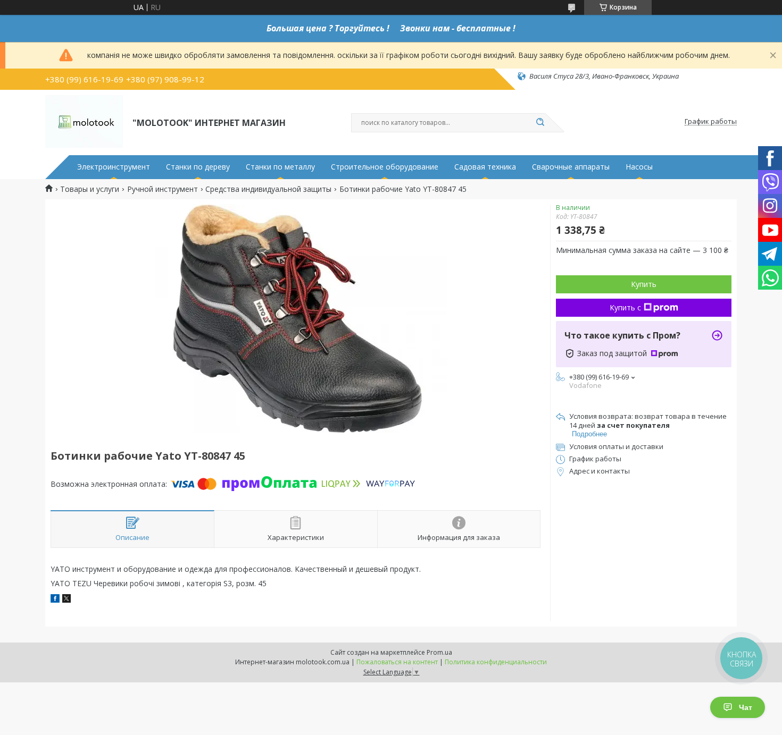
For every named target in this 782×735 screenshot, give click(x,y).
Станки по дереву (198, 167)
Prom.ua (439, 652)
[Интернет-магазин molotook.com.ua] (84, 121)
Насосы (639, 167)
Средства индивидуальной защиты (268, 189)
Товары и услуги (89, 189)
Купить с (625, 307)
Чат (745, 707)
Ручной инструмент (162, 189)
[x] (66, 600)
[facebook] (55, 600)
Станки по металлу (280, 167)
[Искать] (540, 122)
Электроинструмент (113, 167)
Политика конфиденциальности (496, 661)
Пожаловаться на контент (397, 661)
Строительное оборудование (384, 167)
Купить (643, 284)
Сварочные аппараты (571, 167)
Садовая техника (485, 167)
